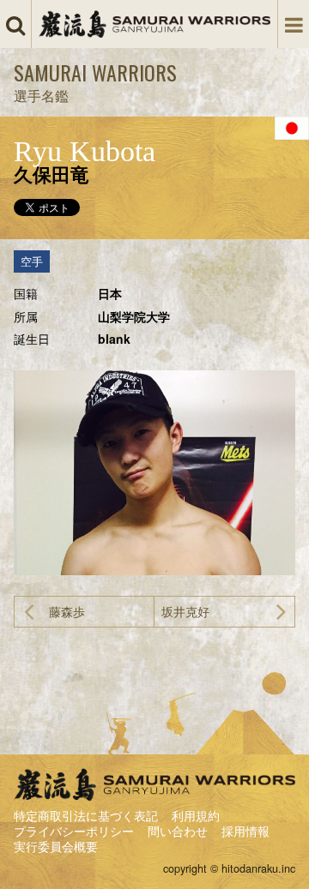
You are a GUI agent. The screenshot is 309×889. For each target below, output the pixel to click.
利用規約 (196, 815)
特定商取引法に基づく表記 (86, 815)
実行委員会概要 (56, 846)
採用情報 (245, 830)
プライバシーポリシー (74, 830)
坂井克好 (185, 611)
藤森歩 (67, 611)
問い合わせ (178, 830)
